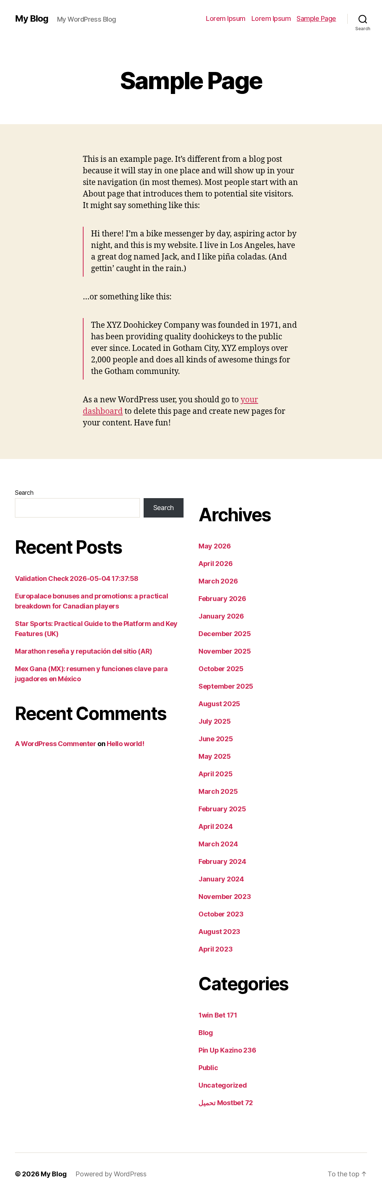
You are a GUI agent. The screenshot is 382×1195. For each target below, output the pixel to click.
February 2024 (222, 861)
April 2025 (215, 774)
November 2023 (224, 896)
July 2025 (214, 721)
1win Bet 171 (217, 1015)
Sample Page (316, 18)
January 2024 (221, 879)
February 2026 (222, 599)
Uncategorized (222, 1085)
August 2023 (219, 931)
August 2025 (219, 704)
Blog (205, 1033)
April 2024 (215, 826)
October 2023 (221, 914)
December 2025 (224, 634)
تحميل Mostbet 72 (225, 1103)
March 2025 (218, 791)
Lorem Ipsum (225, 18)
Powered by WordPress (111, 1174)
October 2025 (221, 669)
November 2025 (224, 651)
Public (208, 1068)
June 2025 (215, 739)
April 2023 (215, 949)
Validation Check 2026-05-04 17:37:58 (76, 578)
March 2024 (218, 844)
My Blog (31, 18)
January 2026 (221, 616)
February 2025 (222, 809)
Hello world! (125, 744)
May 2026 (214, 546)
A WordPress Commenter (55, 744)
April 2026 (215, 563)
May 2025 (214, 756)
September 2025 (225, 686)
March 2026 (218, 581)
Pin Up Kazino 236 (227, 1050)
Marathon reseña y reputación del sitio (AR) (83, 651)
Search (24, 492)
